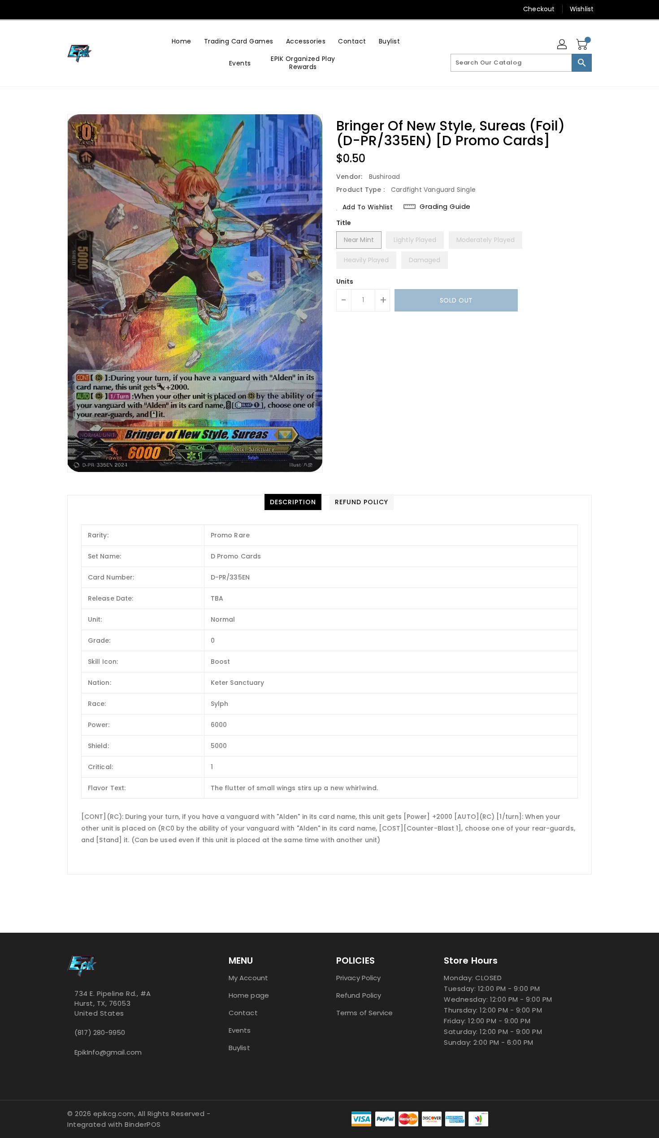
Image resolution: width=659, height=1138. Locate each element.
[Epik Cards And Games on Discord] (88, 9)
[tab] (292, 502)
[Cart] (583, 45)
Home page (249, 995)
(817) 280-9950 (99, 1032)
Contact (243, 1012)
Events (240, 1030)
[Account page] (563, 45)
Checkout (539, 8)
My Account (248, 977)
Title (343, 222)
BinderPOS (143, 1124)
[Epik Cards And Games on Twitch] (106, 9)
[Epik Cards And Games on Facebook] (54, 9)
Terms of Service (364, 1012)
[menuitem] (181, 41)
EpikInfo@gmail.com (108, 1052)
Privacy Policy (358, 977)
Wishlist (582, 8)
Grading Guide (445, 206)
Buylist (239, 1047)
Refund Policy (358, 995)
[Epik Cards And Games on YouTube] (71, 9)
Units (345, 281)
